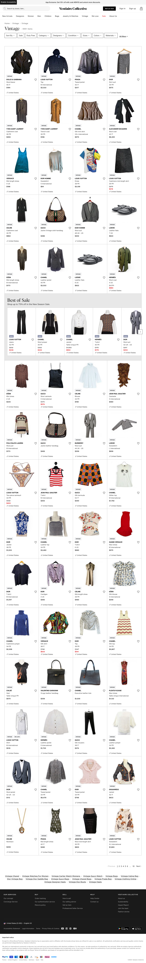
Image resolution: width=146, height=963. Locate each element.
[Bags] (61, 16)
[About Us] (119, 16)
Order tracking (40, 898)
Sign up (132, 8)
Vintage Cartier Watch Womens (66, 876)
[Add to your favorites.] (35, 79)
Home (7, 23)
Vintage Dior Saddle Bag (37, 879)
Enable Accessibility (8, 2)
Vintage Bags (112, 876)
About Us (113, 16)
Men (39, 16)
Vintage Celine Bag (129, 876)
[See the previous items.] (5, 332)
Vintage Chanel (12, 876)
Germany (31, 960)
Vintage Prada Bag (103, 879)
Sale (104, 16)
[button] (141, 8)
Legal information (28, 928)
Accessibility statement (12, 928)
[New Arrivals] (14, 16)
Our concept (8, 898)
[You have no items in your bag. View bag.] (141, 8)
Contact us (94, 902)
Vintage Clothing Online (125, 879)
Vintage (85, 16)
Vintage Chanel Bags (81, 879)
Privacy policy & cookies (50, 928)
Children (48, 16)
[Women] (35, 16)
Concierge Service (10, 902)
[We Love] (100, 16)
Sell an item (109, 8)
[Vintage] (90, 16)
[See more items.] (140, 332)
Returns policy (40, 905)
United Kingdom (13, 960)
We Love (95, 16)
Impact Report (123, 905)
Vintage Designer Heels (55, 882)
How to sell (67, 898)
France (4, 960)
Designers (20, 16)
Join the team (123, 908)
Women (31, 16)
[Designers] (26, 16)
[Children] (53, 16)
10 (133, 866)
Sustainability (123, 902)
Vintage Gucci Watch (92, 876)
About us (121, 898)
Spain (37, 960)
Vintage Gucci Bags (60, 879)
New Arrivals (7, 16)
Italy (42, 960)
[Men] (43, 16)
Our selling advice (69, 902)
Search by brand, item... (16, 8)
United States (23, 960)
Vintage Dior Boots (77, 882)
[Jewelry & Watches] (80, 16)
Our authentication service (45, 902)
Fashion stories (123, 911)
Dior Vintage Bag (15, 879)
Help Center (94, 898)
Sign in (122, 8)
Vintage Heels (95, 882)
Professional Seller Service (73, 908)
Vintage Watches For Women (35, 876)
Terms (38, 928)
